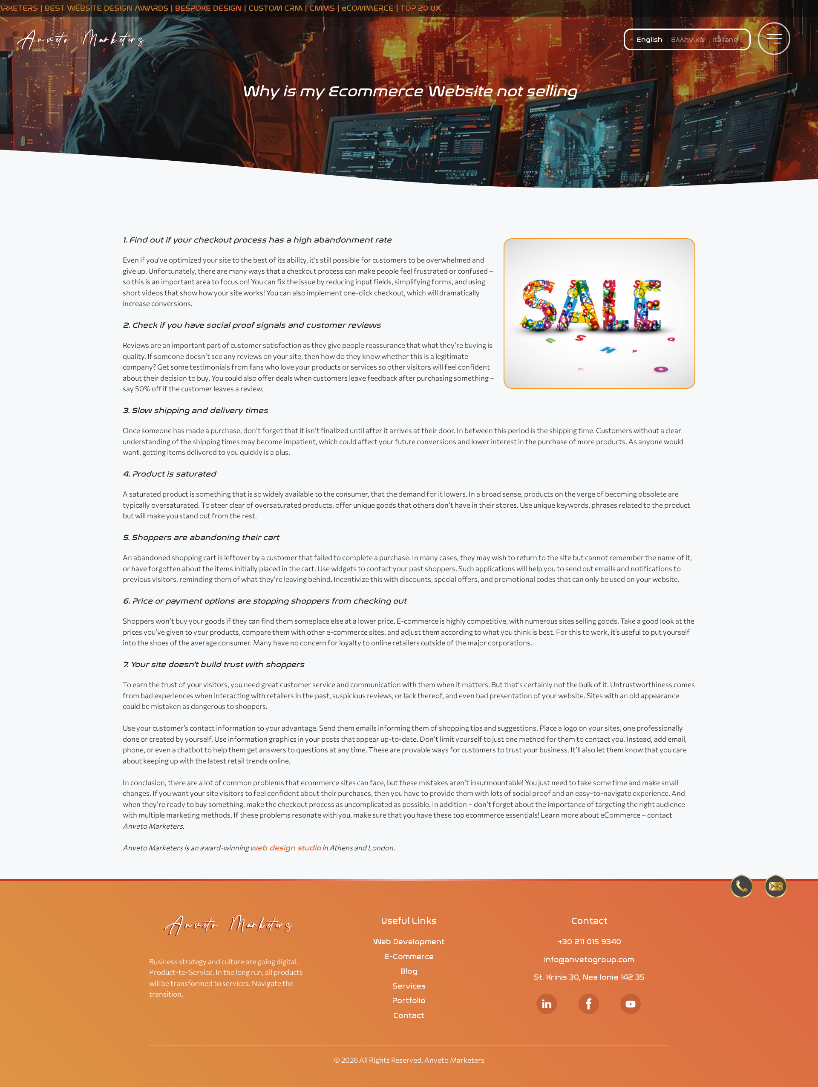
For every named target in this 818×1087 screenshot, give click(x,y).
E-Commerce (409, 956)
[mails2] (776, 888)
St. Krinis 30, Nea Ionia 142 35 (589, 977)
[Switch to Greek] (687, 40)
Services (409, 986)
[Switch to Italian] (725, 40)
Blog (409, 971)
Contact (408, 1015)
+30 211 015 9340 (589, 941)
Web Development (409, 941)
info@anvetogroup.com (589, 959)
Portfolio (409, 1000)
